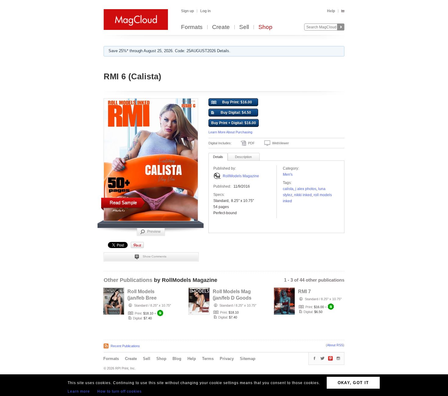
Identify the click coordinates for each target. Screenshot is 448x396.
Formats (192, 27)
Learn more (79, 391)
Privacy (227, 358)
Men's (288, 174)
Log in (205, 11)
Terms (208, 358)
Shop (265, 27)
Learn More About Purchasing (230, 132)
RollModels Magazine (241, 176)
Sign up (187, 11)
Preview (154, 231)
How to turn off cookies (119, 391)
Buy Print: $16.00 (237, 102)
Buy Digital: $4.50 (236, 112)
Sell (244, 27)
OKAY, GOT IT (353, 382)
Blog (176, 358)
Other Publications (128, 280)
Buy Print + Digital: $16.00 (233, 123)
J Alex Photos (305, 189)
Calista (288, 189)
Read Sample (123, 202)
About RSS (335, 345)
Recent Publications (125, 346)
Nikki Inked (303, 195)
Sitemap (247, 358)
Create (221, 27)
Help (331, 11)
